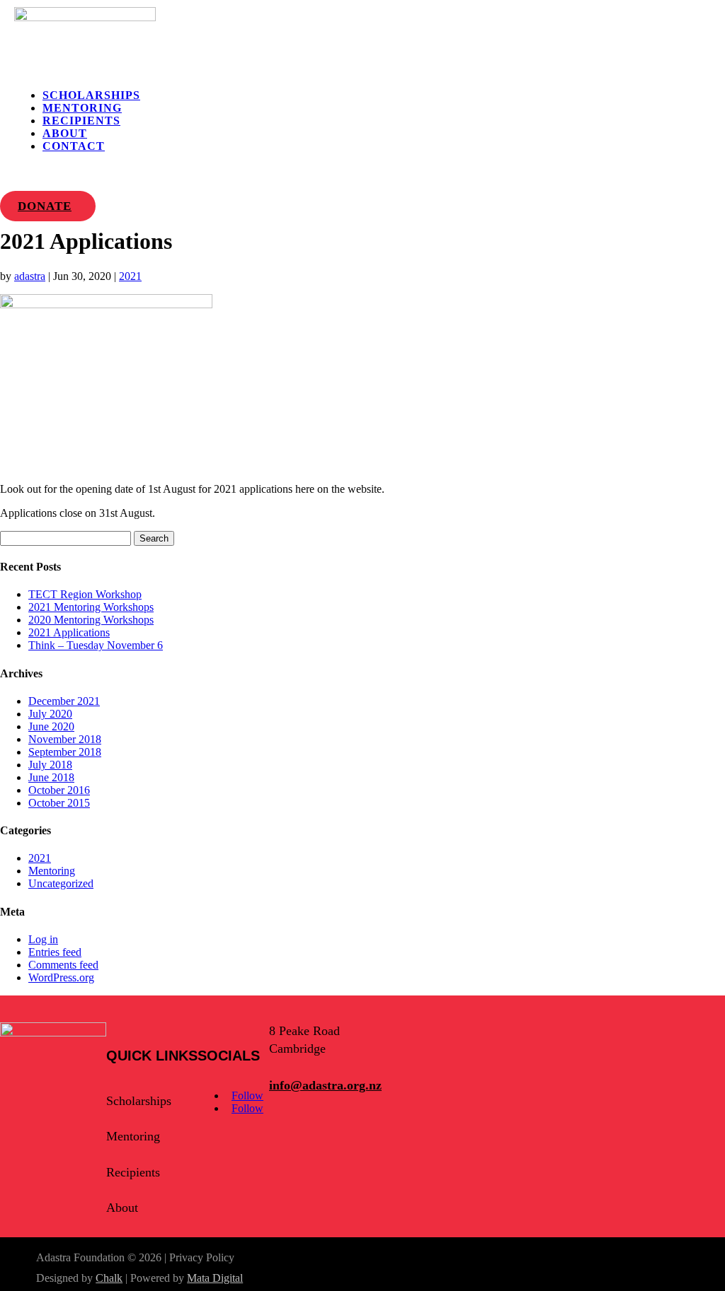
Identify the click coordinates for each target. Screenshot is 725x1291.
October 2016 (59, 790)
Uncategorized (60, 883)
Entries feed (54, 952)
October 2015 (59, 803)
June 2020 (51, 726)
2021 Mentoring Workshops (91, 607)
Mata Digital (215, 1278)
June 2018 (51, 777)
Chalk (109, 1278)
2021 (130, 276)
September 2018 (64, 752)
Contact (73, 146)
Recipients (81, 121)
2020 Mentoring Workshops (91, 620)
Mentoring (82, 108)
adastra (29, 276)
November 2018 (64, 739)
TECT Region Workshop (85, 594)
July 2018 (50, 765)
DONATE (45, 206)
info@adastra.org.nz (325, 1085)
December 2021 (64, 701)
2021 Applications (69, 632)
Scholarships (91, 95)
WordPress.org (61, 977)
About (64, 133)
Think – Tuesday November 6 (95, 645)
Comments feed (63, 965)
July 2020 (50, 714)
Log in (43, 939)
